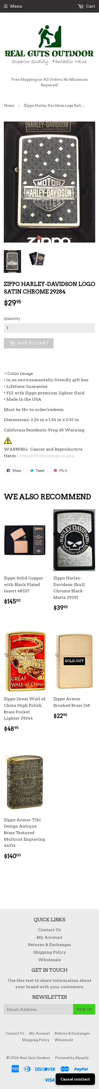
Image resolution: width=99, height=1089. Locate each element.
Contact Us (49, 929)
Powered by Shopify (72, 1058)
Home (9, 105)
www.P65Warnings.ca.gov (47, 455)
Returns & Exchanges (49, 944)
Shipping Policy (49, 952)
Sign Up (84, 1009)
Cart (90, 6)
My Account (49, 937)
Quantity (12, 318)
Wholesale (49, 959)
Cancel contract (75, 1079)
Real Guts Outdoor (35, 1058)
